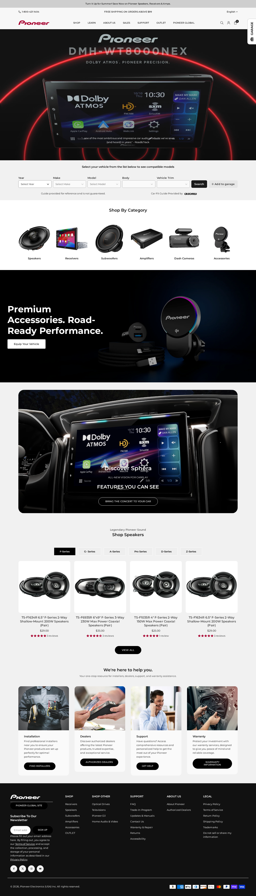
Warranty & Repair (141, 827)
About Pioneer (176, 804)
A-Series (115, 551)
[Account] (228, 23)
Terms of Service (213, 809)
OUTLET (70, 832)
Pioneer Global (184, 22)
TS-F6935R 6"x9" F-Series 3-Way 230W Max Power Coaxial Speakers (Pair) (100, 621)
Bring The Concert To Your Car (128, 501)
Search (199, 184)
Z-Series (191, 551)
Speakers (71, 809)
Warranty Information (212, 763)
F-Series (65, 551)
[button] (231, 242)
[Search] (222, 23)
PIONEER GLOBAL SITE (29, 805)
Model (92, 178)
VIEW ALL (128, 649)
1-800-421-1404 (30, 11)
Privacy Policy (211, 804)
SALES (126, 22)
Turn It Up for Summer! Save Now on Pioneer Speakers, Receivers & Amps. (128, 3)
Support (143, 22)
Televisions (98, 809)
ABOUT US (109, 22)
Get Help (147, 766)
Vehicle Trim (165, 178)
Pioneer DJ (99, 815)
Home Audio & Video (105, 821)
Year (21, 178)
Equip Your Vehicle (26, 344)
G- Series (89, 551)
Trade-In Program (141, 809)
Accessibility (138, 838)
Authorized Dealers (99, 762)
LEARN (92, 22)
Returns (135, 832)
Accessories (72, 827)
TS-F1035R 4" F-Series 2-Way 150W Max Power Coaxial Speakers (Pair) (155, 621)
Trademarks (210, 827)
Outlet (161, 22)
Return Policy (211, 815)
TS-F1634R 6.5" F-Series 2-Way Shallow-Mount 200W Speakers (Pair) (44, 621)
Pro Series (140, 551)
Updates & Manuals (142, 815)
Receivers (71, 804)
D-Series (166, 551)
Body (125, 178)
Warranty (199, 736)
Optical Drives (101, 804)
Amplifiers (71, 821)
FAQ (132, 804)
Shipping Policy (213, 821)
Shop (76, 22)
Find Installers (39, 766)
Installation (32, 736)
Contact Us (137, 821)
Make (57, 178)
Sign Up (42, 830)
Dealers (85, 736)
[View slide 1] (128, 326)
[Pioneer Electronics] (33, 22)
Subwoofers (72, 815)
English (231, 11)
